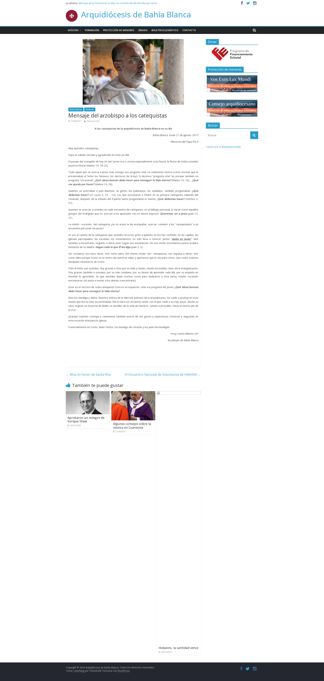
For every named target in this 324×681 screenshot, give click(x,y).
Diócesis (73, 30)
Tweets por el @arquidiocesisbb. (223, 146)
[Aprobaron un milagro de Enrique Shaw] (88, 393)
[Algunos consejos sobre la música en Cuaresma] (133, 393)
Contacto (189, 30)
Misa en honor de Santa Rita (88, 374)
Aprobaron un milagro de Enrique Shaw (86, 419)
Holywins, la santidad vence (178, 648)
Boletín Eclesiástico (165, 30)
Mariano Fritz (93, 121)
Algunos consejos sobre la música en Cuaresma (132, 425)
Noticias (90, 109)
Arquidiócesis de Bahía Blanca (136, 14)
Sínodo (142, 30)
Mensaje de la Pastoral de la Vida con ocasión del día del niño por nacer (117, 3)
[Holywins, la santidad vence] (179, 393)
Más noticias (76, 109)
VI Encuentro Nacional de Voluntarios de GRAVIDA (163, 374)
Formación (92, 30)
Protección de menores (118, 30)
